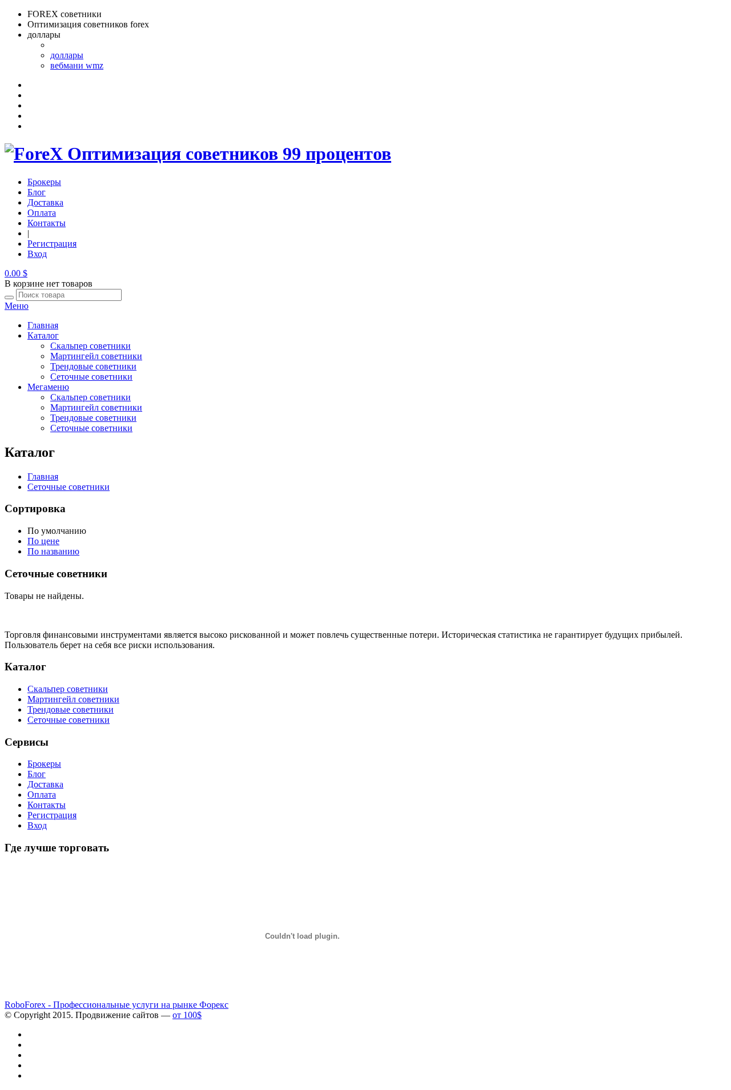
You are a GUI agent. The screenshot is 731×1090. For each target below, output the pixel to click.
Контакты (46, 223)
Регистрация (52, 243)
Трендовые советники (93, 366)
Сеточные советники (91, 376)
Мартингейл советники (96, 356)
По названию (53, 551)
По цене (43, 541)
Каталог (43, 335)
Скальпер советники (90, 346)
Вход (37, 254)
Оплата (41, 213)
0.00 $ (16, 273)
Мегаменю (48, 387)
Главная (42, 325)
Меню (17, 306)
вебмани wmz (76, 65)
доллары (66, 55)
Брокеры (44, 182)
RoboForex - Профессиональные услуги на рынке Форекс (116, 1004)
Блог (36, 192)
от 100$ (187, 1015)
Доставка (45, 202)
